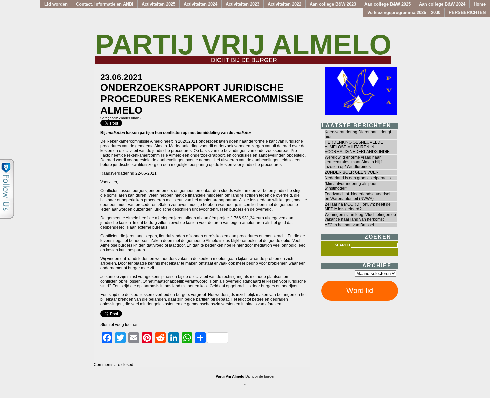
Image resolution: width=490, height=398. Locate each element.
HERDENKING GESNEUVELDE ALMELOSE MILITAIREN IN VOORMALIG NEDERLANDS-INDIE (357, 147)
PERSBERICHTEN (467, 12)
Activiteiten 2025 (158, 4)
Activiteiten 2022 (284, 4)
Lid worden (56, 4)
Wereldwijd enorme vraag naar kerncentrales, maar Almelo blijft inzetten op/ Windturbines (353, 162)
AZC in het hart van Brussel (349, 225)
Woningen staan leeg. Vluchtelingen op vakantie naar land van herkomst (360, 217)
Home (480, 4)
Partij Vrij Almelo (243, 44)
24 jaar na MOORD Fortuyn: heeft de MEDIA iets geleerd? (358, 206)
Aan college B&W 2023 (333, 4)
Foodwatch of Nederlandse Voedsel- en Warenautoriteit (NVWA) (358, 196)
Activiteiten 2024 (200, 4)
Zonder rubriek (130, 118)
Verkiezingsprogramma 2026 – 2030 (403, 12)
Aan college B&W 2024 (442, 4)
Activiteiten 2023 (242, 4)
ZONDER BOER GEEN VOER (352, 172)
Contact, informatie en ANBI (104, 4)
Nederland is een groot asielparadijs (358, 178)
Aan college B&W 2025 (387, 4)
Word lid (359, 290)
